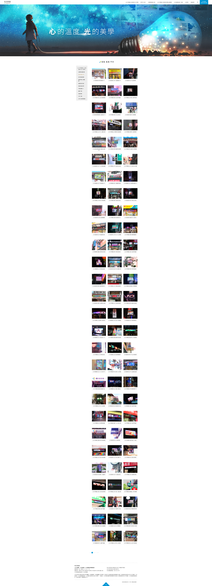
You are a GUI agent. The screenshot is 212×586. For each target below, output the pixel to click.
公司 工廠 (80, 96)
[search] (198, 2)
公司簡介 (187, 2)
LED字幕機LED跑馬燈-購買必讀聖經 (164, 2)
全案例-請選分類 (81, 72)
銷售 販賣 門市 (81, 74)
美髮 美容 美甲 (81, 86)
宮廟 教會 (80, 93)
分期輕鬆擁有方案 (151, 2)
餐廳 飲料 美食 (81, 83)
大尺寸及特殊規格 (81, 98)
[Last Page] (98, 552)
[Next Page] (96, 552)
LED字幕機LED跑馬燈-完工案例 (132, 2)
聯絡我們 (192, 2)
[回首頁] (7, 2)
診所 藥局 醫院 (81, 77)
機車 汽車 (80, 91)
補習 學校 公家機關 (81, 80)
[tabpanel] (106, 30)
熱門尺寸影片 (143, 2)
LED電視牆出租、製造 (178, 2)
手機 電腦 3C (80, 88)
